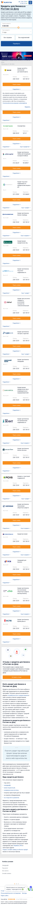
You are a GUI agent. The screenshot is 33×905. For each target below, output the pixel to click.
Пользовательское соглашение (11, 893)
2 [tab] (16, 884)
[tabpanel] (15, 868)
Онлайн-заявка (6, 873)
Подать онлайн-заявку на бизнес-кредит (15, 849)
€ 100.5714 (23, 3)
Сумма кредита (6, 23)
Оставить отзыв (16, 677)
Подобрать (16, 44)
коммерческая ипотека (11, 790)
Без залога (5, 871)
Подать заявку (16, 84)
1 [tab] (15, 884)
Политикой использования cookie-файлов (15, 103)
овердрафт (7, 785)
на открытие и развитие (11, 797)
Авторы (24, 893)
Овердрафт (5, 865)
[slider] (18, 27)
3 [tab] (18, 884)
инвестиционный (9, 788)
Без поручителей (23, 37)
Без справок (8, 37)
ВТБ (21, 845)
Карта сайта (4, 895)
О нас (2, 891)
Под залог (5, 868)
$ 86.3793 (23, 1)
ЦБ (19, 1)
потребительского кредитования (17, 695)
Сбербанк (16, 845)
